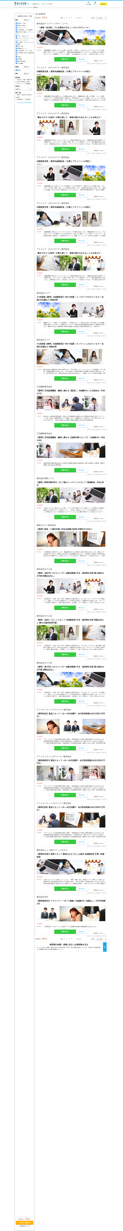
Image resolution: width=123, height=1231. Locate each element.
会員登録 (102, 4)
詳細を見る (65, 59)
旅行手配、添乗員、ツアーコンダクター (24, 33)
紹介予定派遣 (21, 81)
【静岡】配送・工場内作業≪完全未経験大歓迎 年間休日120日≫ (64, 529)
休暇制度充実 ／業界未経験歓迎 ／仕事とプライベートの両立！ (64, 71)
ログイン (95, 4)
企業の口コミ (36, 4)
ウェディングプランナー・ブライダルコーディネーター (24, 39)
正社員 (19, 79)
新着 (18, 94)
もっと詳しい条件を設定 (24, 102)
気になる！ (82, 59)
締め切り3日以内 (27, 94)
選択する (26, 20)
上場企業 (27, 99)
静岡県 (19, 70)
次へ (80, 17)
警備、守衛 (20, 46)
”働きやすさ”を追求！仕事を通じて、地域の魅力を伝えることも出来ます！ (69, 117)
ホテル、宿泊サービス (23, 36)
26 (77, 17)
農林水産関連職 (21, 61)
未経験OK (20, 99)
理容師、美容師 (21, 25)
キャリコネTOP (48, 4)
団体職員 (19, 59)
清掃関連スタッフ (22, 48)
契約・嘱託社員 (27, 79)
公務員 (19, 57)
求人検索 (88, 4)
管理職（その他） (22, 23)
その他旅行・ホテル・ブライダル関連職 (24, 43)
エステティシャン (22, 27)
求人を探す (29, 7)
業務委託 (28, 83)
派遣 (28, 81)
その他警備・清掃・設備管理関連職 (24, 53)
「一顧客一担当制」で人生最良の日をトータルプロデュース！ (64, 27)
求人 (24, 7)
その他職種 (20, 63)
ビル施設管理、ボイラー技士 (24, 50)
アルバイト (20, 83)
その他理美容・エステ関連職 (24, 30)
